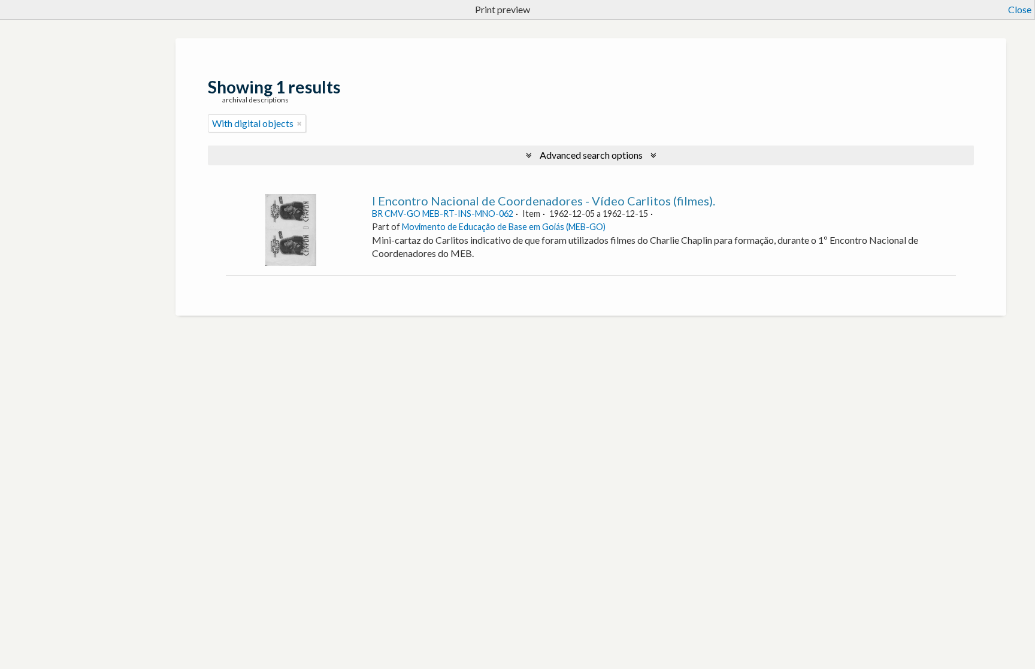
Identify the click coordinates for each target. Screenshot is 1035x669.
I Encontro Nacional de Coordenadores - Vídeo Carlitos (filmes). (543, 200)
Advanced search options (591, 155)
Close (1019, 9)
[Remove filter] (299, 123)
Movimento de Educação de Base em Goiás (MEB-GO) (504, 227)
